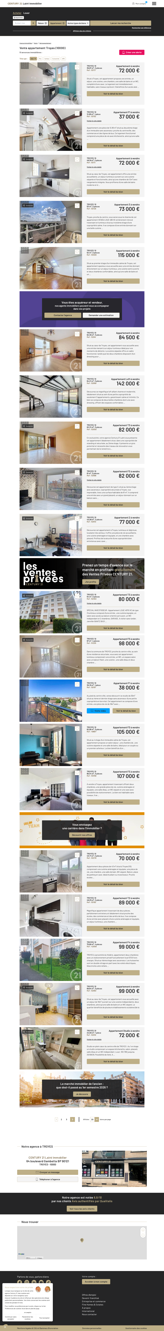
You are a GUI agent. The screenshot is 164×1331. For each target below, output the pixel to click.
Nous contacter (89, 1314)
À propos (86, 1307)
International (88, 1311)
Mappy (40, 1258)
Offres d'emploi (89, 1294)
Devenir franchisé (90, 1298)
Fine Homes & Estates (92, 1304)
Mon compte (141, 3)
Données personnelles (91, 1328)
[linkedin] (34, 1282)
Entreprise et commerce (94, 1301)
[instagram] (26, 1282)
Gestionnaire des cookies (136, 1328)
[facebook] (19, 1282)
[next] (72, 1119)
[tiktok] (48, 1282)
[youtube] (41, 1282)
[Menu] (154, 3)
